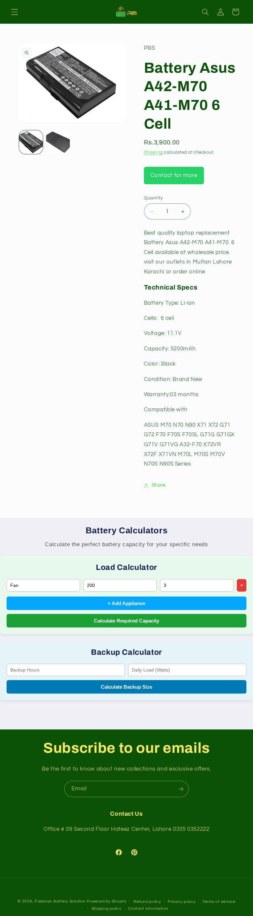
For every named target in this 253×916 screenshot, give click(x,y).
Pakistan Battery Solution (60, 901)
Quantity (153, 198)
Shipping (153, 152)
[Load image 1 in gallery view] (31, 142)
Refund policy (147, 901)
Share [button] (159, 485)
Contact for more (174, 175)
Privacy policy (181, 901)
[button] (14, 11)
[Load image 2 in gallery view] (58, 142)
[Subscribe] (180, 789)
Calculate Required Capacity (126, 620)
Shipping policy (107, 908)
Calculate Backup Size (126, 687)
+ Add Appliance (126, 603)
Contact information (148, 908)
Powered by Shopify (106, 901)
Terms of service (219, 901)
